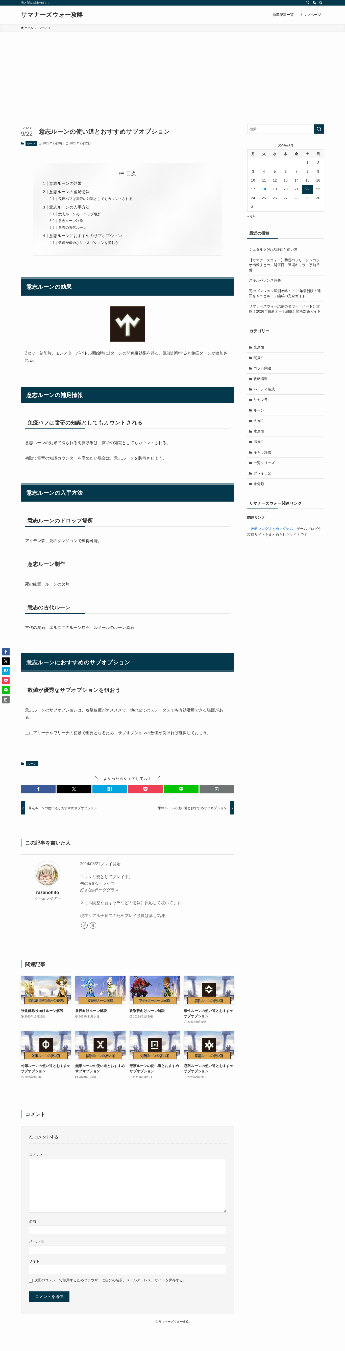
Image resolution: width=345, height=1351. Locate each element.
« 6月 (251, 216)
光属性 (259, 347)
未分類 (259, 484)
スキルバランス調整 (265, 280)
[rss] (314, 3)
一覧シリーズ (264, 463)
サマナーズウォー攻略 (52, 15)
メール (36, 1241)
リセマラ (261, 400)
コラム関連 (262, 368)
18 (264, 189)
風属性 (259, 442)
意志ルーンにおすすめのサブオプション (85, 236)
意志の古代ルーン (72, 227)
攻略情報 (261, 379)
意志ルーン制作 (70, 221)
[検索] (320, 3)
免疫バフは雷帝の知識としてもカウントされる (95, 199)
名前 (35, 1221)
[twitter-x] (307, 3)
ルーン (31, 143)
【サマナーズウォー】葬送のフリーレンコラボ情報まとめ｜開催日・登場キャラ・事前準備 (284, 265)
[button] (38, 789)
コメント (38, 1155)
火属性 (259, 421)
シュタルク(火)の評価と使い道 (273, 249)
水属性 (259, 431)
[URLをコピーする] (217, 789)
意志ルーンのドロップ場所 (79, 214)
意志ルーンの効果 (65, 183)
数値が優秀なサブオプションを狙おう (88, 243)
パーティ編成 (264, 389)
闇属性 (259, 358)
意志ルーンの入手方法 (69, 207)
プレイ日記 (262, 473)
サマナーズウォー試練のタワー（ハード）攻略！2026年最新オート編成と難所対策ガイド (285, 308)
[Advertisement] (172, 70)
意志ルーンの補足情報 (69, 192)
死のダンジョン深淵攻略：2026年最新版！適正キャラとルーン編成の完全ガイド (285, 293)
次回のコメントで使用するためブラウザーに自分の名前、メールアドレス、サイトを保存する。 (110, 1280)
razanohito (47, 892)
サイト (34, 1261)
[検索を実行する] (319, 129)
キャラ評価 (262, 452)
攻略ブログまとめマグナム (272, 529)
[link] (84, 925)
